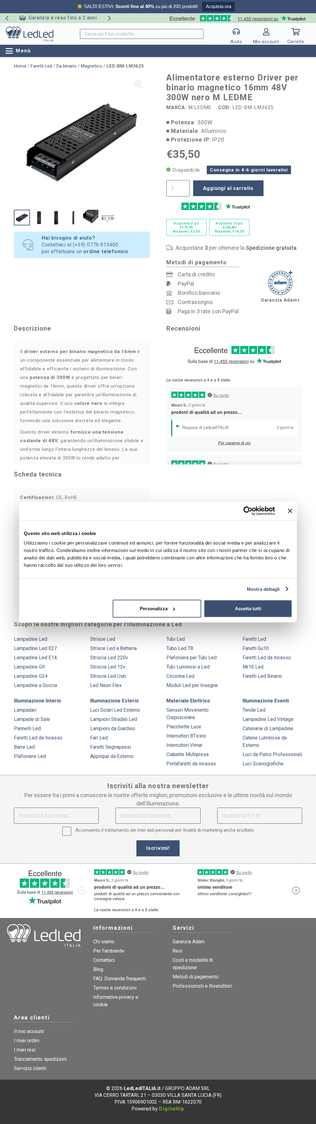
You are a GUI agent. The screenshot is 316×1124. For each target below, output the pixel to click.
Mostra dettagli (263, 588)
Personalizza (154, 608)
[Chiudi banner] (290, 510)
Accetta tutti (248, 608)
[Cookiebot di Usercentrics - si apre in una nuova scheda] (248, 510)
